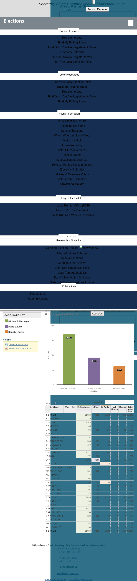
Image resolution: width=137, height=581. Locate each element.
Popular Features (69, 31)
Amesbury (53, 419)
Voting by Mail (72, 140)
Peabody (52, 497)
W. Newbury (54, 527)
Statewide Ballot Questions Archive (72, 282)
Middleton (53, 478)
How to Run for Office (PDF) (72, 205)
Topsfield (53, 520)
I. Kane (96, 407)
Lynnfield (53, 464)
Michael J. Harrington (19, 321)
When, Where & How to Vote (72, 135)
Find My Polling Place (72, 42)
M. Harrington (83, 407)
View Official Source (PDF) (20, 348)
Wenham (51, 523)
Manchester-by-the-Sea (59, 467)
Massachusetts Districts (72, 159)
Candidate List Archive (72, 262)
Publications (69, 286)
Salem (50, 508)
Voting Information (69, 113)
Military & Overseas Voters (72, 174)
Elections (14, 21)
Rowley (51, 505)
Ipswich (51, 456)
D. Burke (105, 407)
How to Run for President (72, 210)
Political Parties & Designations (72, 164)
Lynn (49, 460)
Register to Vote (72, 37)
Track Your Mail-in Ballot (72, 86)
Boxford (52, 426)
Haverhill (53, 452)
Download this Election (18, 345)
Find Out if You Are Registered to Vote (72, 47)
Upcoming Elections (72, 125)
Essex (50, 434)
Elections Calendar (72, 52)
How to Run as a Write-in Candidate (72, 215)
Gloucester (54, 441)
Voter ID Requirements (72, 150)
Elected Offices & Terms (72, 253)
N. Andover (54, 493)
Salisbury (53, 512)
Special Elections (72, 130)
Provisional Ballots (72, 183)
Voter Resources (69, 74)
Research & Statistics (69, 240)
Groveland (54, 445)
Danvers (52, 430)
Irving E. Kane (15, 327)
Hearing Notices (38, 298)
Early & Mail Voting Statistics (72, 277)
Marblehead (54, 471)
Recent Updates (69, 237)
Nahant (51, 482)
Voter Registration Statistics (72, 267)
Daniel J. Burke (16, 332)
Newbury (52, 486)
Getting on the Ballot (69, 198)
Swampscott (55, 516)
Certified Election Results (63, 247)
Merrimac (52, 475)
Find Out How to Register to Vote (72, 57)
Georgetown (55, 437)
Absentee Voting (72, 145)
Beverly (51, 422)
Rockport (53, 501)
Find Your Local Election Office (72, 61)
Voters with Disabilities (72, 179)
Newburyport (55, 490)
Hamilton (52, 449)
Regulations (37, 293)
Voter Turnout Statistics (72, 272)
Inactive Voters (72, 154)
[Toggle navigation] (130, 23)
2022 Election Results (72, 121)
